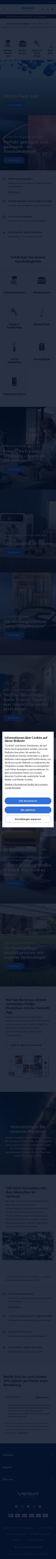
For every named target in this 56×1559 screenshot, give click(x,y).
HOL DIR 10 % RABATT (26, 812)
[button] (47, 704)
